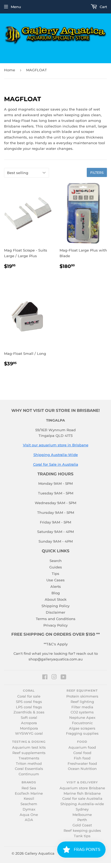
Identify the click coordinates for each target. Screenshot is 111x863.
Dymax (29, 809)
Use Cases (55, 580)
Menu (16, 7)
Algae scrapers (82, 728)
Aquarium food (82, 747)
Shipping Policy (55, 606)
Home (9, 70)
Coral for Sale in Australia (55, 464)
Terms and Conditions (55, 619)
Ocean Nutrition (82, 769)
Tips (55, 573)
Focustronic (82, 723)
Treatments (29, 758)
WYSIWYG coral (29, 733)
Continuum (29, 774)
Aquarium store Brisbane (82, 788)
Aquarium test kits (29, 747)
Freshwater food (82, 764)
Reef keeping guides (82, 831)
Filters (96, 173)
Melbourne (82, 815)
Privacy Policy (55, 625)
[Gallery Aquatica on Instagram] (54, 677)
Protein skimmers (82, 696)
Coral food (82, 753)
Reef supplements (29, 753)
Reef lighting (82, 702)
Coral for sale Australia (82, 799)
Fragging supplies (82, 733)
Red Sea (29, 788)
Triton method (29, 764)
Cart (103, 7)
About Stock (56, 599)
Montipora (29, 728)
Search (56, 560)
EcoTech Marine (29, 793)
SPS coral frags (29, 702)
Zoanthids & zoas (28, 712)
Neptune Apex (82, 718)
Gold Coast (82, 825)
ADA (29, 820)
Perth (82, 820)
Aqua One (29, 815)
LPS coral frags (29, 707)
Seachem (28, 804)
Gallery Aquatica (39, 853)
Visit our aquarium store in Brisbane (55, 445)
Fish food (82, 758)
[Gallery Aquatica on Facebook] (45, 677)
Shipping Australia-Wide (55, 454)
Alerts (55, 586)
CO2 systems (82, 712)
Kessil (29, 799)
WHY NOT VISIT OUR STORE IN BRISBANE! (55, 410)
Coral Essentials (29, 769)
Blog (55, 593)
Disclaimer (55, 612)
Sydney (82, 809)
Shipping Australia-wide (82, 804)
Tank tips (82, 836)
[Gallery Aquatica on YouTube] (63, 677)
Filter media (82, 707)
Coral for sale (28, 696)
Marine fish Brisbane (82, 793)
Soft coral (29, 718)
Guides (55, 567)
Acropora (29, 723)
